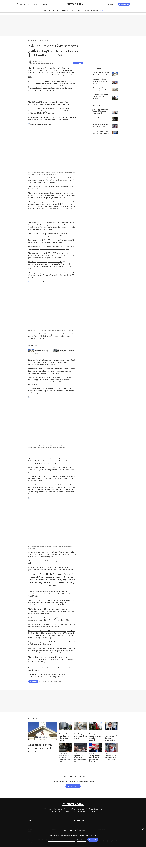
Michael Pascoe (37, 61)
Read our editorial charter (85, 812)
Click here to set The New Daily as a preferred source (49, 674)
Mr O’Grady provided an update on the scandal (45, 262)
